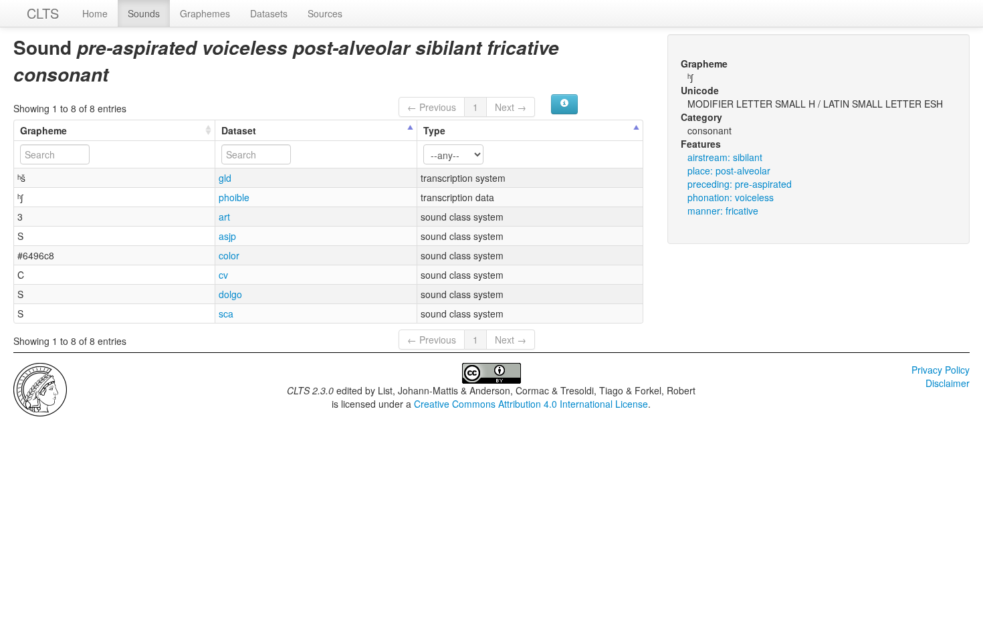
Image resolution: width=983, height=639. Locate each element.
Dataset (238, 130)
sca (226, 313)
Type (434, 130)
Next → (510, 107)
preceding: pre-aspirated (739, 183)
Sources (325, 13)
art (224, 216)
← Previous (431, 107)
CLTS (43, 13)
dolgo (230, 294)
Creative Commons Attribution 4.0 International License (531, 403)
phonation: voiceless (730, 197)
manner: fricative (722, 210)
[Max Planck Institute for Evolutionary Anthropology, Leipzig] (40, 388)
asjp (227, 236)
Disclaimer (947, 383)
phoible (234, 197)
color (229, 255)
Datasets (269, 13)
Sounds (144, 13)
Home (95, 13)
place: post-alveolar (728, 170)
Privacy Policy (940, 369)
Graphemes (205, 13)
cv (223, 274)
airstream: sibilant (724, 157)
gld (225, 177)
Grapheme (43, 130)
